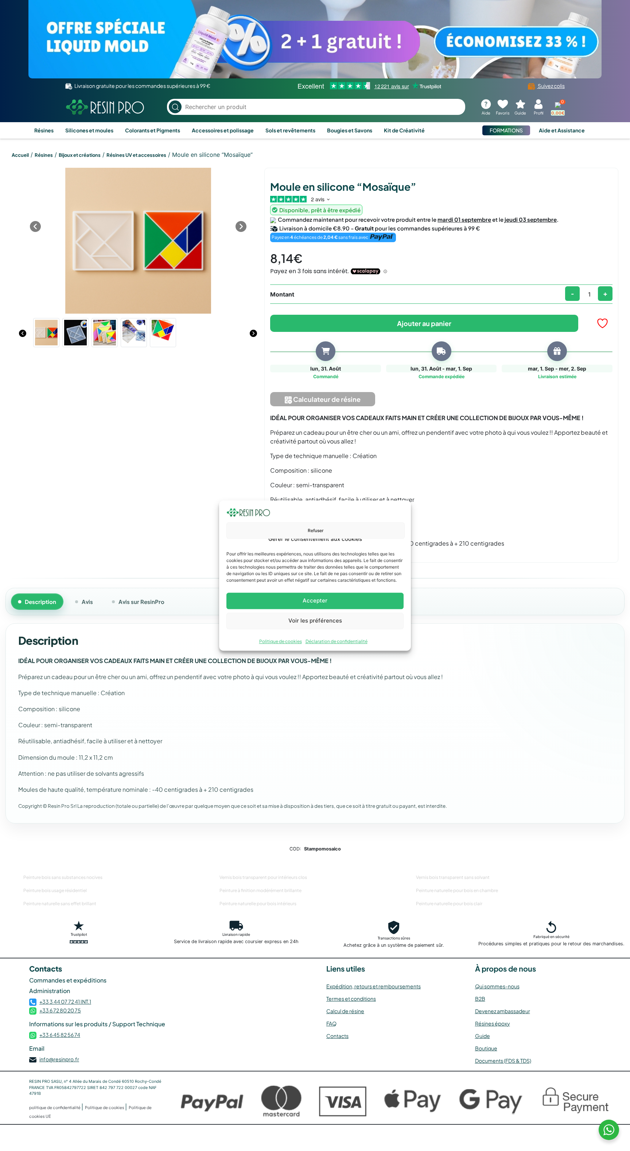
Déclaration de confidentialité (337, 641)
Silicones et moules (89, 130)
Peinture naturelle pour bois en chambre (457, 890)
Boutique (486, 1048)
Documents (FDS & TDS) (503, 1060)
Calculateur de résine (326, 399)
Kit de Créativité (404, 130)
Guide (482, 1035)
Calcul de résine (345, 1011)
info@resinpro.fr (59, 1059)
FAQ (331, 1023)
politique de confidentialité (55, 1107)
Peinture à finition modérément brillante (260, 890)
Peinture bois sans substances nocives (62, 877)
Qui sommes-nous (497, 986)
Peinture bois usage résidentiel (55, 890)
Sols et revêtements (290, 130)
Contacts (337, 1035)
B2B (480, 998)
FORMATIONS (506, 130)
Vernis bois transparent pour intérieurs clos (263, 877)
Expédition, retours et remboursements (373, 986)
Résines (44, 130)
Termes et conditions (351, 998)
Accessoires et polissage (223, 130)
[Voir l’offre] (315, 39)
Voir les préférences (315, 620)
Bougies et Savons (349, 130)
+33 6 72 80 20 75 (60, 1010)
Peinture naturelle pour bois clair (449, 903)
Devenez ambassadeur (502, 1011)
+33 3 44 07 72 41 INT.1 (65, 1001)
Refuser (316, 530)
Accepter (315, 600)
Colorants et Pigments (152, 130)
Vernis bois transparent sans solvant (453, 877)
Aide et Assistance (562, 130)
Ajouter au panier (424, 323)
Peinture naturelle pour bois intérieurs (257, 903)
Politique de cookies (280, 641)
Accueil (20, 155)
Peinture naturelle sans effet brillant (59, 903)
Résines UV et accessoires (136, 155)
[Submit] (175, 107)
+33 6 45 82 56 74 (59, 1034)
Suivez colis (551, 85)
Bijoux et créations (80, 155)
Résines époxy (492, 1023)
